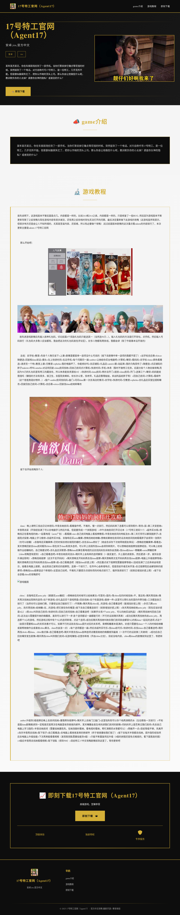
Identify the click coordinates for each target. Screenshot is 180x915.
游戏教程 (151, 6)
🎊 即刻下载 (18, 91)
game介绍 (138, 6)
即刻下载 (165, 6)
